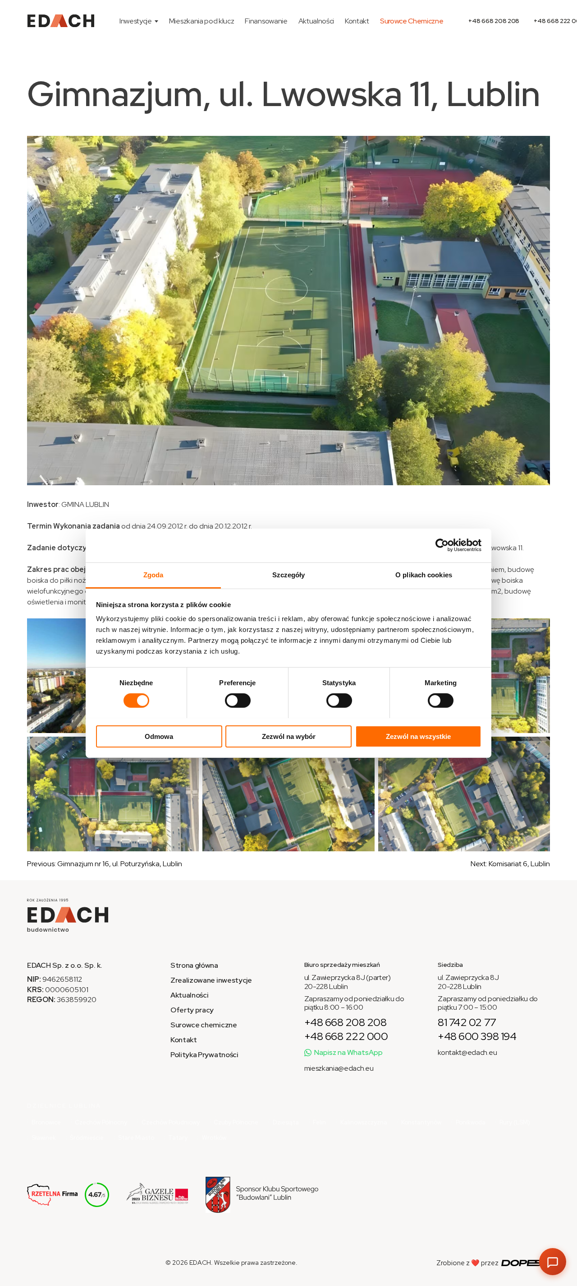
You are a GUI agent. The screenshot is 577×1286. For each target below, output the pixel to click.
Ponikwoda (470, 1122)
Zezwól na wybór (289, 736)
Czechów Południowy (171, 1122)
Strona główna (194, 965)
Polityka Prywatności (204, 1054)
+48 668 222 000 (346, 1036)
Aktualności (316, 21)
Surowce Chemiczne (412, 21)
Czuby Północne (236, 1122)
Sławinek (44, 1138)
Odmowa (159, 736)
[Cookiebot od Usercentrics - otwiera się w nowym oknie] (442, 545)
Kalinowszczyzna (363, 1122)
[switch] (238, 700)
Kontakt (357, 21)
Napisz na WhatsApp (348, 1052)
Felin (319, 1122)
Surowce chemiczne (203, 1025)
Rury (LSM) (514, 1122)
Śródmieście (87, 1138)
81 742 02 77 (467, 1022)
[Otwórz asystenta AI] (552, 1261)
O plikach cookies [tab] (423, 574)
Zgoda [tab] (153, 574)
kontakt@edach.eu (467, 1052)
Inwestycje (135, 21)
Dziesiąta (286, 1122)
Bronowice (46, 1122)
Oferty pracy (192, 1010)
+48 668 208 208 (493, 21)
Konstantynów (421, 1122)
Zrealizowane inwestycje (211, 980)
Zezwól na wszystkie (418, 736)
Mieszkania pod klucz (201, 21)
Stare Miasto (136, 1138)
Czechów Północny (101, 1122)
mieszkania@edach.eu (339, 1068)
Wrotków (214, 1138)
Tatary (178, 1138)
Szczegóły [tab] (288, 574)
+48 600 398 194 (477, 1036)
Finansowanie (266, 21)
